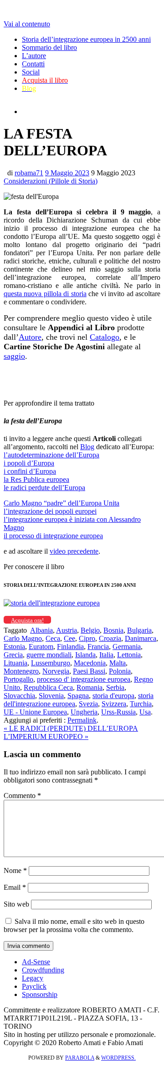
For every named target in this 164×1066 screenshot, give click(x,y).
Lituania (15, 663)
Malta (117, 663)
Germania (127, 646)
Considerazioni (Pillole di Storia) (50, 181)
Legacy (32, 978)
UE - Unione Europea (35, 712)
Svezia (88, 704)
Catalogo (104, 337)
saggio (14, 356)
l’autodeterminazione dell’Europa (51, 455)
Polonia (120, 671)
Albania (41, 630)
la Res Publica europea (36, 479)
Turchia (141, 704)
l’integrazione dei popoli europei (50, 511)
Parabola (79, 1058)
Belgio (90, 630)
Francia (98, 646)
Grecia (13, 655)
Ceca (53, 638)
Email (15, 887)
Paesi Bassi (89, 671)
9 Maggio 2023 (67, 173)
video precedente (74, 551)
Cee (69, 638)
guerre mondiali (49, 655)
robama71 (29, 173)
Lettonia (129, 655)
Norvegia (55, 671)
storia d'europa (113, 695)
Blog (87, 447)
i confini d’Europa (30, 471)
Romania (89, 687)
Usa (145, 712)
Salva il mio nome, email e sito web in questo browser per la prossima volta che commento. (74, 925)
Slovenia (51, 695)
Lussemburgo (50, 663)
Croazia (110, 638)
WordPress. (118, 1058)
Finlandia (70, 646)
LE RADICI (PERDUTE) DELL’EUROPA (71, 728)
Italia (106, 655)
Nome (15, 870)
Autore (30, 337)
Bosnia (113, 630)
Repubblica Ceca (48, 687)
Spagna (78, 695)
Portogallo (18, 679)
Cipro (87, 638)
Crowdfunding (43, 970)
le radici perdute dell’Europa (44, 487)
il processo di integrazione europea (53, 536)
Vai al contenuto (27, 24)
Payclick (34, 986)
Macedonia (90, 663)
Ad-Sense (36, 962)
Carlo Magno (23, 638)
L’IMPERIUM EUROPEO (46, 736)
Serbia (115, 687)
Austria (66, 630)
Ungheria (84, 712)
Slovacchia (19, 695)
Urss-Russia (118, 712)
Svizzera (114, 704)
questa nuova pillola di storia (45, 293)
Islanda (85, 655)
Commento (22, 795)
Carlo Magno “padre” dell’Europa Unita (61, 503)
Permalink (82, 720)
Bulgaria (139, 630)
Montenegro (21, 671)
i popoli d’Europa (29, 463)
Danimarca (140, 638)
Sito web (16, 904)
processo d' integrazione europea (83, 679)
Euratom (41, 646)
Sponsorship (39, 994)
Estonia (14, 646)
